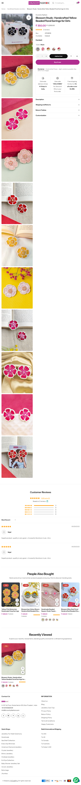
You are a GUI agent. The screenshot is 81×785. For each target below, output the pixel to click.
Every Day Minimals (8, 744)
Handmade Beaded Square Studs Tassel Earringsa (48, 610)
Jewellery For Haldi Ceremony (11, 734)
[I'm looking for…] (53, 3)
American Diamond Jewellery (11, 747)
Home (3, 9)
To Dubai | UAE (46, 747)
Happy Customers (47, 724)
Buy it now (57, 62)
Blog (42, 704)
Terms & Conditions (48, 721)
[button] (39, 30)
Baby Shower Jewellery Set (10, 763)
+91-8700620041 (7, 708)
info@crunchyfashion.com (10, 710)
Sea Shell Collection (8, 740)
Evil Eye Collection (7, 760)
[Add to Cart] (17, 604)
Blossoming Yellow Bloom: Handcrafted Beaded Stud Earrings (30, 610)
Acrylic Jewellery (7, 767)
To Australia (45, 744)
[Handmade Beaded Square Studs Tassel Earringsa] (50, 594)
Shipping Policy (46, 718)
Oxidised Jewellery (7, 757)
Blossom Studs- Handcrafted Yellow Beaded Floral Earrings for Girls (12, 678)
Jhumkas (4, 773)
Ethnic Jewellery (7, 754)
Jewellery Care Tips (48, 708)
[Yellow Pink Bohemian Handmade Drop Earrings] (10, 594)
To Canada (45, 740)
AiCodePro (14, 781)
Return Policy (46, 714)
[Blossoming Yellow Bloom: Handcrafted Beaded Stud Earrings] (30, 594)
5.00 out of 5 (45, 498)
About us (44, 701)
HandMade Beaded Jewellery (16, 9)
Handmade (5, 737)
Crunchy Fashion (41, 15)
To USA (43, 734)
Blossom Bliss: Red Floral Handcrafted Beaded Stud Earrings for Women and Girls (70, 610)
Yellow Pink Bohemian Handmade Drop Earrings (10, 610)
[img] (6, 526)
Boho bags (5, 770)
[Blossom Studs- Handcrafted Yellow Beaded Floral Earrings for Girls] (13, 659)
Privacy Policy (46, 711)
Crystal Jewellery (7, 750)
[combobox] (62, 3)
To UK (43, 737)
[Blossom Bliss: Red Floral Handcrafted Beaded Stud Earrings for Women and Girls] (70, 594)
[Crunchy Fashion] (39, 3)
